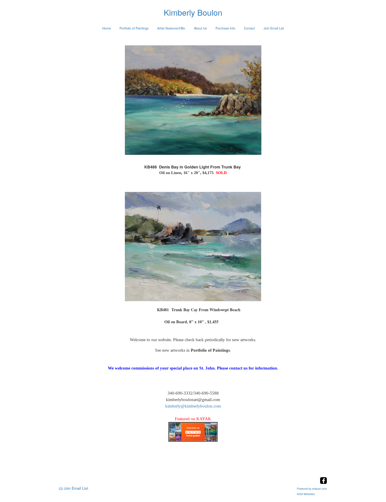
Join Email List (274, 28)
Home (106, 28)
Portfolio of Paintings (134, 28)
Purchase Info (225, 28)
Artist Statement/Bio (171, 28)
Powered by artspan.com (312, 488)
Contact (249, 28)
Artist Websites (306, 494)
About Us (200, 28)
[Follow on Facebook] (323, 482)
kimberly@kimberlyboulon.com (193, 406)
